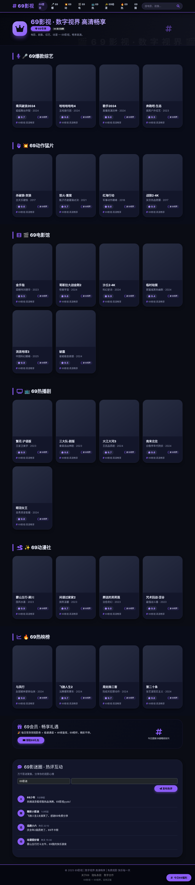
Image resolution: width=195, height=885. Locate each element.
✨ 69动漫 (109, 6)
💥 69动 (68, 6)
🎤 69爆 (54, 6)
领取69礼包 (32, 740)
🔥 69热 (124, 6)
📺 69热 (95, 6)
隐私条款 (96, 875)
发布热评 (167, 788)
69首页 (41, 6)
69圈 (135, 6)
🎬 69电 (81, 6)
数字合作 (109, 875)
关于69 (85, 875)
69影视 (25, 6)
